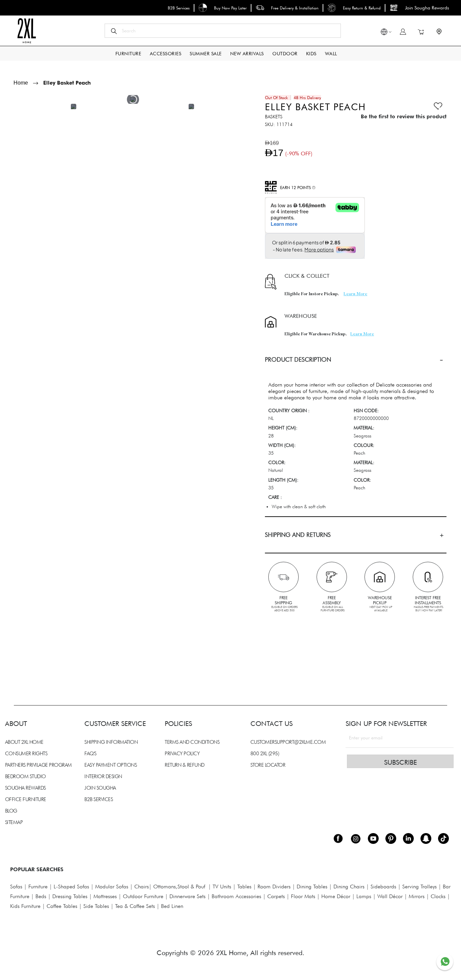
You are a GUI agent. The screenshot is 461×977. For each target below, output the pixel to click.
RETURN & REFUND (185, 765)
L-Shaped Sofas (71, 886)
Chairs (141, 886)
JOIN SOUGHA (100, 788)
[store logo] (26, 30)
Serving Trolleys (419, 886)
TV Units (222, 886)
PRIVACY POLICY (182, 754)
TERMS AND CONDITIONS (192, 742)
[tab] (355, 359)
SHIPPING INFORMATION (111, 742)
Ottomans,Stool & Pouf (179, 886)
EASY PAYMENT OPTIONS (110, 765)
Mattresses (105, 896)
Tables (244, 886)
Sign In (403, 32)
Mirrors (417, 896)
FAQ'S (90, 754)
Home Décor (335, 896)
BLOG (11, 811)
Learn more (355, 294)
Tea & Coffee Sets (134, 906)
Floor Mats (303, 896)
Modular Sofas (111, 886)
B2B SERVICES (98, 799)
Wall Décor (390, 896)
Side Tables (96, 906)
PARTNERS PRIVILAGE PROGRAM (38, 765)
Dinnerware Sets (187, 896)
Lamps (363, 896)
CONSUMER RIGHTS (26, 754)
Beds (40, 896)
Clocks (438, 896)
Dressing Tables (69, 896)
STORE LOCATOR (268, 765)
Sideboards (383, 886)
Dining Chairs (348, 886)
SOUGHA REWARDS (25, 788)
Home (20, 83)
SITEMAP (14, 822)
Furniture (38, 886)
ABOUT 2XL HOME (24, 742)
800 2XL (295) (264, 754)
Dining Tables (312, 886)
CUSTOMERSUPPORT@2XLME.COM (288, 742)
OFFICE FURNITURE (25, 799)
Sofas (16, 886)
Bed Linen (172, 906)
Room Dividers (274, 886)
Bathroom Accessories (236, 896)
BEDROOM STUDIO (25, 776)
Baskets (273, 116)
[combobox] (223, 31)
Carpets (276, 896)
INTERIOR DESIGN (103, 776)
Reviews (17, 620)
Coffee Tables (62, 906)
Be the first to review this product (403, 116)
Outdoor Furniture (143, 896)
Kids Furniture (25, 906)
